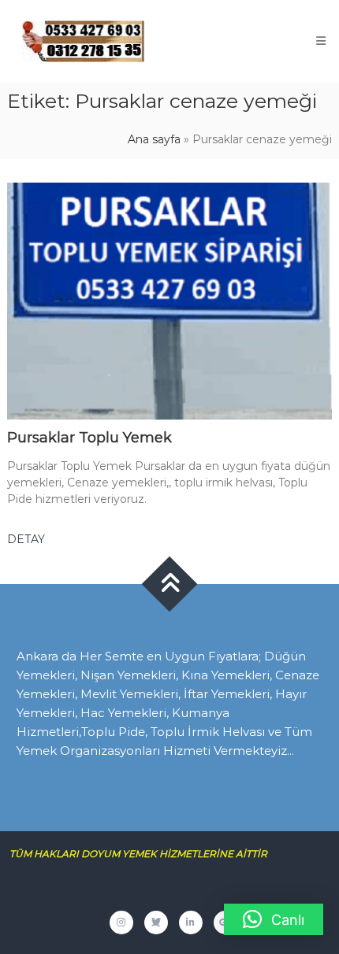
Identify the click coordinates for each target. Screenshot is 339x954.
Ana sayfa (154, 139)
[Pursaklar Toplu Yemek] (170, 300)
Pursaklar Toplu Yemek (89, 437)
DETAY (26, 539)
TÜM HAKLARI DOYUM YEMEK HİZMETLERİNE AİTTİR (144, 854)
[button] (273, 919)
